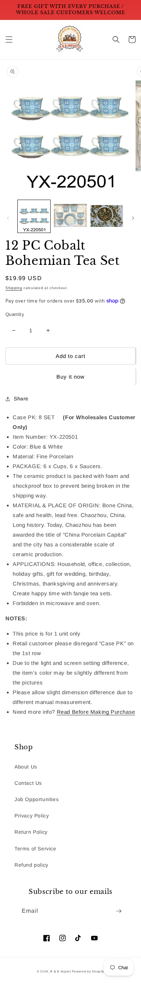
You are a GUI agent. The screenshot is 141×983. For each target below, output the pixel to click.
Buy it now (70, 377)
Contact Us (28, 783)
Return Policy (31, 832)
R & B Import (61, 971)
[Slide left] (8, 218)
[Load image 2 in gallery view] (70, 216)
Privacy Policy (31, 816)
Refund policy (31, 865)
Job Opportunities (36, 799)
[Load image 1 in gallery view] (34, 216)
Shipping (13, 288)
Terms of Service (35, 848)
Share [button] (21, 398)
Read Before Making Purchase (96, 712)
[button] (9, 39)
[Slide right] (133, 218)
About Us (25, 767)
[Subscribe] (119, 911)
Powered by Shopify (88, 971)
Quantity (14, 314)
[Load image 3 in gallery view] (106, 216)
